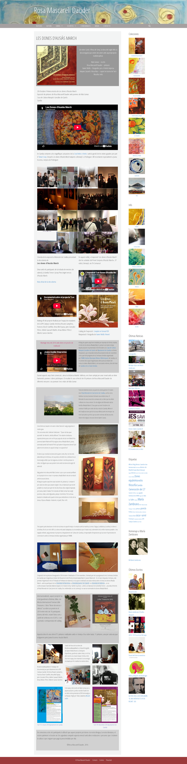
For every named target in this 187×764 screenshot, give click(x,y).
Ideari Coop (43, 156)
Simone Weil (132, 516)
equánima (133, 480)
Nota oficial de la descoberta (46, 281)
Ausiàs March (137, 470)
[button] (47, 177)
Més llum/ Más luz (134, 388)
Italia (145, 496)
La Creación (136, 136)
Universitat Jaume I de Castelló (80, 583)
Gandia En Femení (134, 408)
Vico (137, 196)
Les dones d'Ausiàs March (136, 56)
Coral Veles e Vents (80, 153)
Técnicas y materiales (136, 267)
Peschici (134, 509)
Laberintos (137, 176)
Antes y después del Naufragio (138, 675)
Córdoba (132, 477)
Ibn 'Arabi (137, 493)
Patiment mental (144, 505)
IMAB (137, 496)
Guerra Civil (132, 493)
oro (140, 504)
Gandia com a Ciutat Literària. (89, 366)
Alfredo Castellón (140, 464)
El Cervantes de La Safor (136, 449)
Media (97, 26)
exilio (140, 480)
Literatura (135, 500)
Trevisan (131, 519)
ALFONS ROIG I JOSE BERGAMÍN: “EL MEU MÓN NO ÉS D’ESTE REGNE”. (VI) (138, 699)
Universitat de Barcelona (63, 583)
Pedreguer (130, 509)
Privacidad (109, 760)
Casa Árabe (146, 473)
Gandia (139, 485)
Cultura (130, 477)
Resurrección (133, 591)
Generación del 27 (137, 489)
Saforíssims (144, 512)
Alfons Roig (132, 464)
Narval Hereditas (136, 96)
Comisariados (86, 26)
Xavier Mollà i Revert (103, 334)
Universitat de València (98, 583)
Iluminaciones (137, 76)
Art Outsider (138, 467)
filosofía (133, 485)
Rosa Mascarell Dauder (62, 10)
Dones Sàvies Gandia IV (136, 429)
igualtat (141, 493)
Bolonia (133, 473)
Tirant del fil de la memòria (137, 655)
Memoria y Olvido (137, 156)
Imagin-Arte (141, 496)
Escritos (70, 26)
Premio (134, 512)
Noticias (39, 26)
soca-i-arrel (141, 515)
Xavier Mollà (139, 522)
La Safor (131, 499)
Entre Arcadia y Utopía (137, 116)
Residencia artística (139, 512)
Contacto (106, 26)
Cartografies (132, 354)
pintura (138, 508)
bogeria (130, 473)
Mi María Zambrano (135, 560)
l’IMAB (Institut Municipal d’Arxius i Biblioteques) (94, 358)
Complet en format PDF (101, 331)
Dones (137, 476)
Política (130, 512)
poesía (143, 508)
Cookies (101, 760)
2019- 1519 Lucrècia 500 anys (138, 635)
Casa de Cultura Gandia (140, 473)
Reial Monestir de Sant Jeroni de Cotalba (93, 393)
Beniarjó (142, 470)
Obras (58, 26)
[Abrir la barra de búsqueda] (149, 26)
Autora (49, 26)
